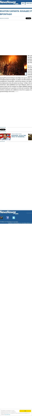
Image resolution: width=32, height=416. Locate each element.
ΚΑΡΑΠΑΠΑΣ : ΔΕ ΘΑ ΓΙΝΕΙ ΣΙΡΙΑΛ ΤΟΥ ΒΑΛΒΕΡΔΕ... (18, 136)
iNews (17, 221)
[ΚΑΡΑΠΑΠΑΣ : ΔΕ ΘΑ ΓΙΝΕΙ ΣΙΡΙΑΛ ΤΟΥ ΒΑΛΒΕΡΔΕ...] (5, 139)
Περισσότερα (7, 414)
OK (25, 411)
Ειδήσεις (3, 221)
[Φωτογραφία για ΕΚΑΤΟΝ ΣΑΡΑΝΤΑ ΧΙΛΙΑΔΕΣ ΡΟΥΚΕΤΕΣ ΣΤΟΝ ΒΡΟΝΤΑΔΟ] (25, 73)
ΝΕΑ (23, 3)
